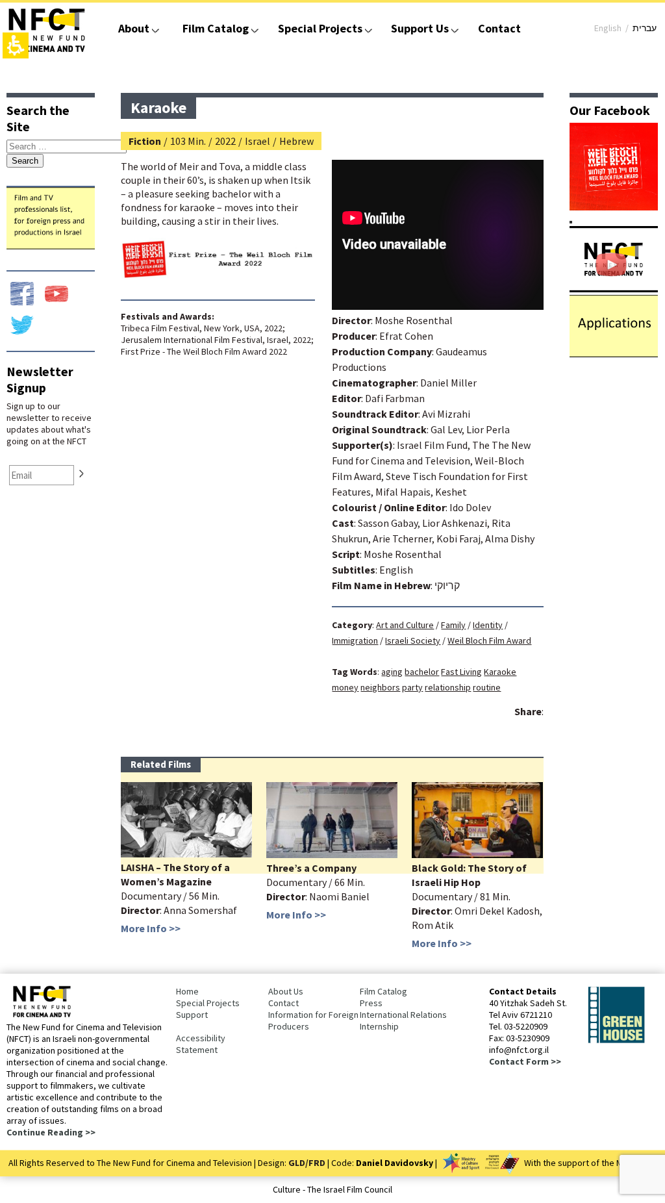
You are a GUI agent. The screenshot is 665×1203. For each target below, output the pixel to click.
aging (392, 671)
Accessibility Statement (200, 1044)
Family (453, 625)
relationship (448, 687)
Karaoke (500, 671)
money (345, 687)
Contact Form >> (525, 1061)
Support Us (420, 28)
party (412, 687)
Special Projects (320, 28)
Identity (488, 625)
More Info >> (151, 928)
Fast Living (461, 671)
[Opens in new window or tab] (613, 206)
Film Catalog (215, 28)
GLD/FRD (306, 1163)
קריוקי (447, 585)
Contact (499, 28)
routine (487, 687)
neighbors (380, 687)
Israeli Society (412, 640)
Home (187, 991)
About (133, 28)
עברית (645, 28)
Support (192, 1014)
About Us (285, 991)
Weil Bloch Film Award (489, 640)
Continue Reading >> (50, 1132)
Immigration (355, 640)
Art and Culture (405, 625)
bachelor (422, 671)
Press (371, 1003)
